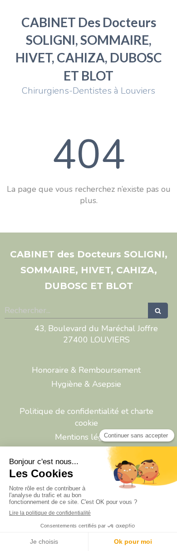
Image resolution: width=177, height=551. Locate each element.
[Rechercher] (158, 310)
